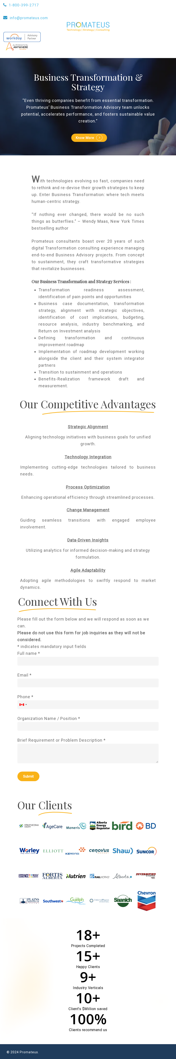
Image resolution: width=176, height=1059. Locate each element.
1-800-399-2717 (24, 5)
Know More (85, 138)
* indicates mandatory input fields (51, 646)
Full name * (28, 653)
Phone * (25, 696)
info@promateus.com (29, 18)
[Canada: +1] (23, 705)
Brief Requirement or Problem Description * (61, 740)
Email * (24, 675)
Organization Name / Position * (48, 718)
